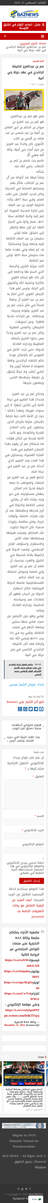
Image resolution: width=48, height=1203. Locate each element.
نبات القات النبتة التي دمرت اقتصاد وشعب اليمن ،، (23, 738)
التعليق (38, 776)
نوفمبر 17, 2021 (37, 84)
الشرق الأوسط (30, 1083)
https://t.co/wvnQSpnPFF (22, 1010)
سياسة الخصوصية (23, 1198)
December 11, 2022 (14, 1025)
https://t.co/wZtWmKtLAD (22, 962)
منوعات (41, 1057)
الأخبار (40, 1083)
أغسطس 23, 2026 (33, 1109)
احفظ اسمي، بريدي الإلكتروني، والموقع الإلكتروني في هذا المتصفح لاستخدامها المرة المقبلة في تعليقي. (25, 868)
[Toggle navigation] (42, 36)
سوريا (21, 1083)
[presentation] (4, 1057)
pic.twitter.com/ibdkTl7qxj (21, 1015)
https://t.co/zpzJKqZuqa (21, 985)
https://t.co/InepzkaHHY (21, 974)
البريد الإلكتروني (33, 830)
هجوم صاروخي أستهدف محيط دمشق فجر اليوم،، (26, 726)
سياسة (14, 1083)
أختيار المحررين (38, 61)
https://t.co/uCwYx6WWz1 (22, 996)
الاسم (39, 816)
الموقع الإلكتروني (33, 844)
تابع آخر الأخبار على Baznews (25, 702)
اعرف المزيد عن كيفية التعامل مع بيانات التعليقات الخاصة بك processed (28, 908)
